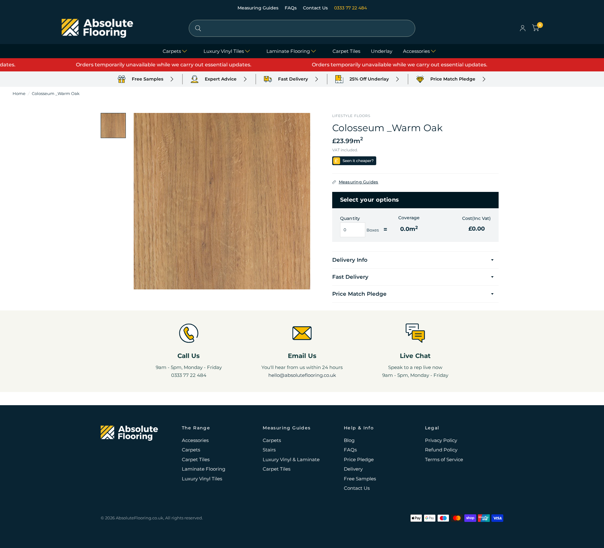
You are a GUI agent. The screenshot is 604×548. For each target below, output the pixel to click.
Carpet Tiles (346, 51)
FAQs (291, 8)
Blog (349, 440)
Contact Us (316, 8)
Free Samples (360, 479)
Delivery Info (349, 260)
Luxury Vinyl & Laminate (291, 459)
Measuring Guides (259, 8)
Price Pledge (359, 459)
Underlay (381, 51)
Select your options (369, 199)
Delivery (353, 469)
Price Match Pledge (359, 294)
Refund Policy (441, 450)
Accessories (416, 51)
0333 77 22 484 (350, 8)
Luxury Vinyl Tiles (224, 51)
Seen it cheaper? (358, 160)
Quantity (350, 218)
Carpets (172, 51)
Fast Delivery (350, 277)
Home (19, 93)
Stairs (269, 450)
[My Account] (523, 28)
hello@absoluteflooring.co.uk (302, 375)
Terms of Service (444, 459)
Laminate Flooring (288, 51)
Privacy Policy (441, 440)
